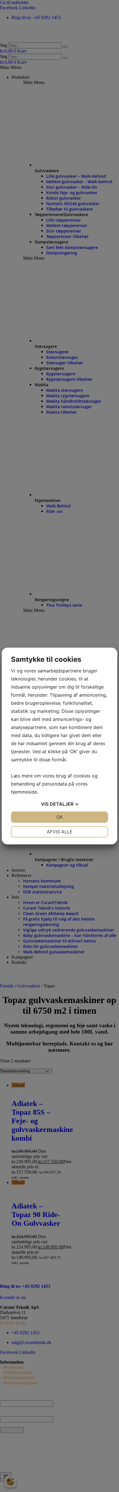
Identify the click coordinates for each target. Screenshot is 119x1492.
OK (59, 817)
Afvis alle (59, 832)
